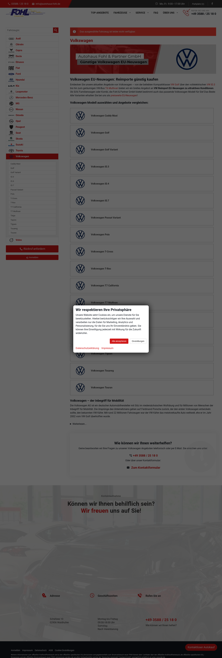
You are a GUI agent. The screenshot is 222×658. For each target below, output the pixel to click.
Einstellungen (138, 341)
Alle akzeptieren (119, 341)
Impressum (107, 348)
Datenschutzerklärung (87, 348)
